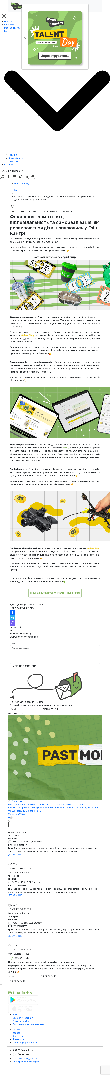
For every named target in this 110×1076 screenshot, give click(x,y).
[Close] (25, 38)
